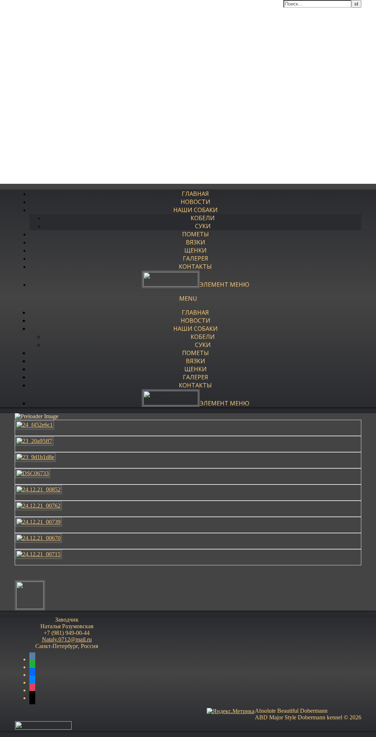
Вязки (195, 242)
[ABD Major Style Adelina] (30, 607)
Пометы (195, 234)
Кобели (203, 218)
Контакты (195, 266)
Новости (195, 202)
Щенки (195, 250)
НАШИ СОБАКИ (195, 210)
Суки (203, 226)
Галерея (195, 258)
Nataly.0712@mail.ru (67, 639)
